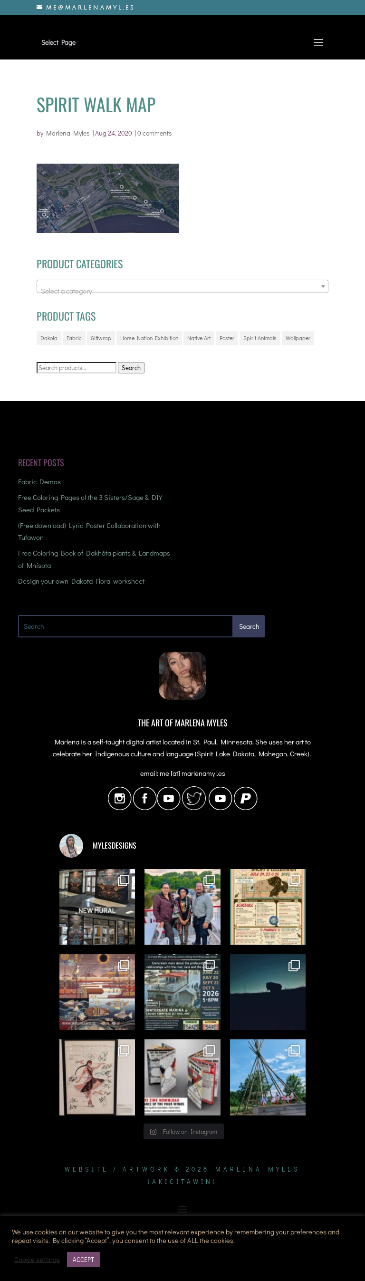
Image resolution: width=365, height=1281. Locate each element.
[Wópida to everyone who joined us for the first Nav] (182, 907)
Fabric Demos (39, 481)
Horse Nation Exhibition (149, 338)
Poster (227, 338)
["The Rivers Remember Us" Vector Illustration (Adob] (97, 992)
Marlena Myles (68, 132)
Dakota (49, 338)
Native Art (199, 338)
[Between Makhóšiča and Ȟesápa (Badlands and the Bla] (268, 992)
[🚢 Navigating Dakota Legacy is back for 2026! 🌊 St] (182, 992)
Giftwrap (101, 338)
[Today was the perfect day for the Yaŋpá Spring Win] (268, 1077)
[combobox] (182, 286)
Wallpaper (298, 338)
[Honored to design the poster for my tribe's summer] (268, 907)
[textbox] (182, 290)
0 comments (154, 132)
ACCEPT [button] (83, 1259)
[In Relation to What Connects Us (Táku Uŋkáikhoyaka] (97, 907)
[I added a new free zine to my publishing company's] (182, 1077)
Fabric (74, 338)
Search (131, 367)
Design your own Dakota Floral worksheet (81, 581)
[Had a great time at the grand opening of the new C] (97, 1077)
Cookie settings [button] (37, 1259)
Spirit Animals (260, 338)
